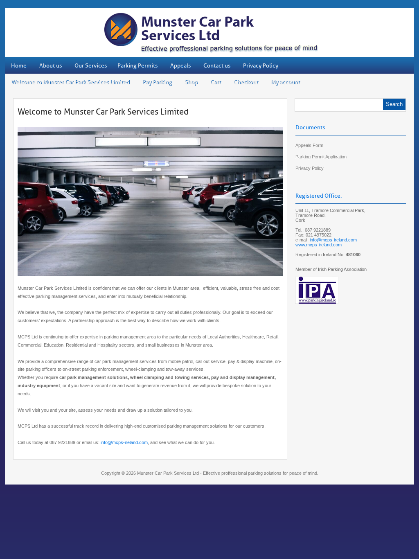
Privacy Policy (309, 168)
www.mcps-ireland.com (318, 244)
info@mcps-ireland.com (124, 442)
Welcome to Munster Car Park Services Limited (103, 112)
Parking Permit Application (321, 156)
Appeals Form (309, 145)
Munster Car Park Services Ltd (168, 473)
